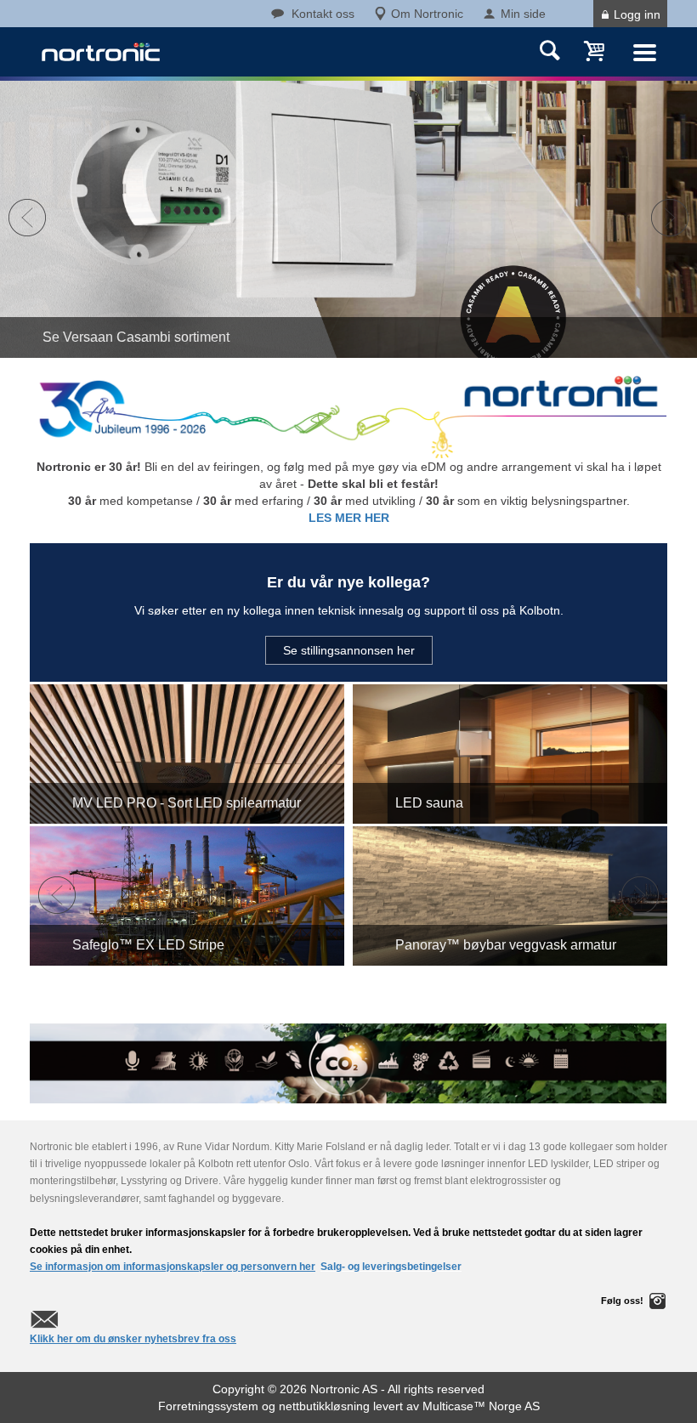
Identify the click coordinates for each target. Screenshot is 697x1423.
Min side (523, 13)
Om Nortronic (427, 13)
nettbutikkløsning (324, 1406)
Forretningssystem (208, 1406)
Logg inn (637, 14)
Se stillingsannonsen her (349, 650)
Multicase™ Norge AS (481, 1406)
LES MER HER (349, 517)
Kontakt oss (323, 13)
